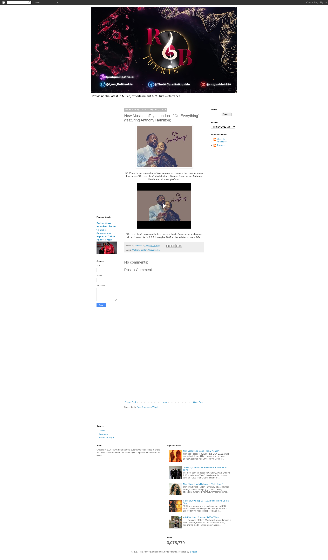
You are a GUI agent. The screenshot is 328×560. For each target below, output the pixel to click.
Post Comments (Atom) (147, 407)
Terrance (221, 145)
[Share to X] (174, 246)
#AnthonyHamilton (139, 250)
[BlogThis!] (170, 246)
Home (164, 402)
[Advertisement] (164, 373)
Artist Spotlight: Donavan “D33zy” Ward (201, 517)
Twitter (102, 430)
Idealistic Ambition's (222, 140)
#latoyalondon (154, 250)
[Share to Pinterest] (180, 246)
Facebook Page (106, 437)
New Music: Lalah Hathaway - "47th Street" (203, 484)
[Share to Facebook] (177, 246)
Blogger (193, 552)
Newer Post (130, 402)
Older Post (198, 402)
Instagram (103, 434)
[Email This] (167, 246)
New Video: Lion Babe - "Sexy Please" (201, 451)
